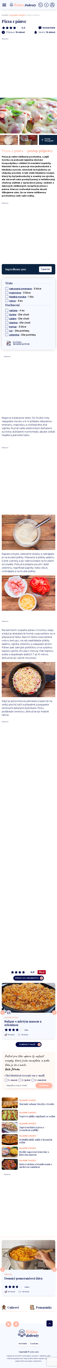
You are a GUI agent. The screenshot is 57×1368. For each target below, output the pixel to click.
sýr (11, 330)
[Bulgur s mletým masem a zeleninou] (28, 998)
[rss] (8, 1324)
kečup (13, 326)
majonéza (15, 292)
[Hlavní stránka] (28, 1333)
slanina (13, 322)
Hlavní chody (17, 15)
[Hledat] (41, 5)
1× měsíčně (40, 1080)
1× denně (12, 1080)
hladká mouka (17, 296)
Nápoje (8, 1274)
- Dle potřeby (19, 330)
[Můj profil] (52, 5)
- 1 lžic (21, 296)
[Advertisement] (28, 68)
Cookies (34, 1343)
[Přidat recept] (47, 5)
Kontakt (23, 1343)
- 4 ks (17, 310)
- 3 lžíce (25, 288)
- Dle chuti (19, 314)
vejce (12, 300)
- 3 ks (16, 300)
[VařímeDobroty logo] (23, 5)
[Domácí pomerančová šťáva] (28, 1255)
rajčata (13, 310)
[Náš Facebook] (16, 1324)
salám (12, 318)
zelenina (14, 334)
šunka (12, 314)
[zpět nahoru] (49, 1323)
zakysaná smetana (20, 288)
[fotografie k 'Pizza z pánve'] (28, 115)
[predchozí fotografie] (2, 115)
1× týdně (26, 1080)
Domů (5, 15)
